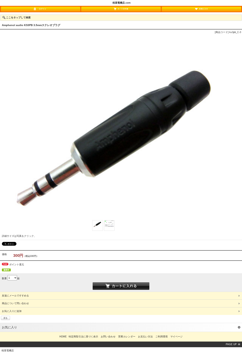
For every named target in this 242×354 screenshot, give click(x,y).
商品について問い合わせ (15, 303)
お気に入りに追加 (12, 311)
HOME (63, 336)
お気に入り (9, 327)
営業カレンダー (126, 336)
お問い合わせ (108, 336)
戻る (5, 318)
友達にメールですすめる (15, 295)
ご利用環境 (161, 336)
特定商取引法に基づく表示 (83, 336)
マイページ (176, 336)
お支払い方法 (145, 336)
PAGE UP (231, 344)
